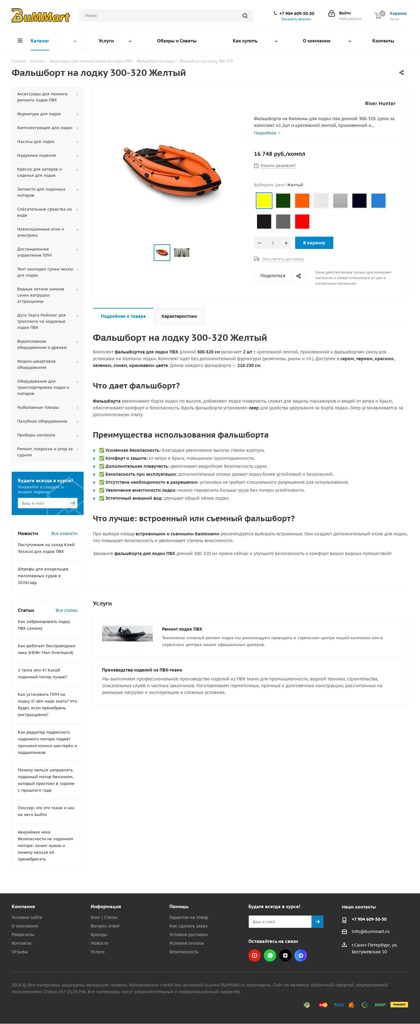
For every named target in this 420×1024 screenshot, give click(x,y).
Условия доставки (188, 934)
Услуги (98, 952)
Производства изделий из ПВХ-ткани (142, 670)
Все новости (64, 533)
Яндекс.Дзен (285, 955)
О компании (25, 926)
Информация (106, 906)
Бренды (99, 934)
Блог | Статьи (104, 917)
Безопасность (183, 952)
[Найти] (245, 16)
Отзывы (20, 952)
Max (301, 955)
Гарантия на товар (188, 917)
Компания (23, 906)
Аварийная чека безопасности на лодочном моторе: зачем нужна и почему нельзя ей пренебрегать (45, 845)
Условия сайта (27, 917)
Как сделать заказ (188, 926)
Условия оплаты (186, 943)
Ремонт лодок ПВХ (182, 629)
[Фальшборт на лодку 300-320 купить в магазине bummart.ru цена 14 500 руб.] (171, 173)
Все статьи (66, 610)
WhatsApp (270, 955)
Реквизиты (23, 934)
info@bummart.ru (371, 931)
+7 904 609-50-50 (296, 13)
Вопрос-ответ (105, 926)
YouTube (254, 955)
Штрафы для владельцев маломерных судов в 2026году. (43, 575)
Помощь (178, 906)
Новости (100, 943)
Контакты (22, 943)
